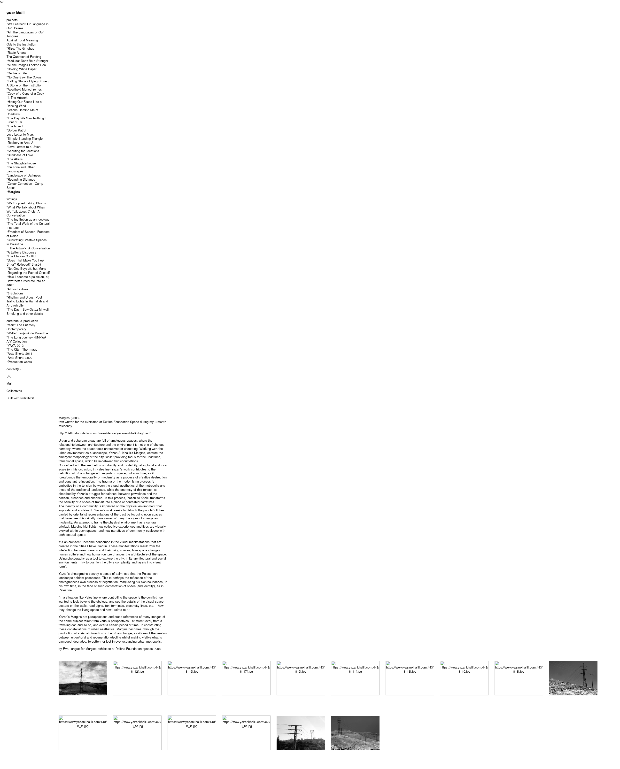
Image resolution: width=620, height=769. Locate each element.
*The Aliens (15, 159)
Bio (9, 376)
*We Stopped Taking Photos (26, 203)
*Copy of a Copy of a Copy (25, 93)
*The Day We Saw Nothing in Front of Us (27, 120)
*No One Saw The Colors (24, 77)
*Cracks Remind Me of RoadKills (22, 112)
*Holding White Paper (21, 69)
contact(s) (14, 369)
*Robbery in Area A (20, 142)
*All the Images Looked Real (26, 64)
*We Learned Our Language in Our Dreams (27, 26)
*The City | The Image (22, 349)
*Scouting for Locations (23, 150)
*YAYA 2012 (15, 345)
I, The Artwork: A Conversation (28, 248)
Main (10, 383)
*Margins (13, 191)
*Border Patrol (16, 130)
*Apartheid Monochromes (24, 89)
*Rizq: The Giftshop (20, 48)
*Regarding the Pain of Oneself (28, 272)
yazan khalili (16, 12)
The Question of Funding (24, 56)
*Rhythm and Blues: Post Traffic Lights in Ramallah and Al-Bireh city (27, 301)
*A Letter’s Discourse (21, 252)
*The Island (15, 126)
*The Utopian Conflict (21, 256)
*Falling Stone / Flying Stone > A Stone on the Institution (28, 83)
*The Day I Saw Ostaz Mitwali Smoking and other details (28, 311)
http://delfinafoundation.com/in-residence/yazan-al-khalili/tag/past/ (105, 433)
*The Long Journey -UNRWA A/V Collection (26, 339)
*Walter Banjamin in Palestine (27, 333)
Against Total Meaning (22, 40)
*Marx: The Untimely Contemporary (21, 327)
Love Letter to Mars (20, 134)
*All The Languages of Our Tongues (25, 34)
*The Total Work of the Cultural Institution (28, 225)
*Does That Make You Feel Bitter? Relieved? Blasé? (25, 262)
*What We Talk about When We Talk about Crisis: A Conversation (26, 211)
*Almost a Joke (17, 289)
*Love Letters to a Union (23, 146)
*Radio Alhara (16, 52)
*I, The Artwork (17, 97)
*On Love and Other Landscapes (20, 169)
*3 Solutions (15, 293)
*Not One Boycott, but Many (26, 268)
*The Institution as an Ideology (28, 219)
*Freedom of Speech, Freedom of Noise (28, 233)
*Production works (19, 361)
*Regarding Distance (21, 179)
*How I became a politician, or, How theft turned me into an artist (28, 280)
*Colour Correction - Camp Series (25, 185)
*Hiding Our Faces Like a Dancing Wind (24, 103)
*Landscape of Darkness (24, 175)
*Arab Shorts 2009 (19, 357)
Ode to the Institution (21, 44)
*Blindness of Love (20, 155)
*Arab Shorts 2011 (19, 353)
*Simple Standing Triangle (25, 138)
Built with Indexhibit (20, 398)
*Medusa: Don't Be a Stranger (27, 60)
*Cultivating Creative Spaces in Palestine (27, 242)
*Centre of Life (17, 73)
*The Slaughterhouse (21, 163)
